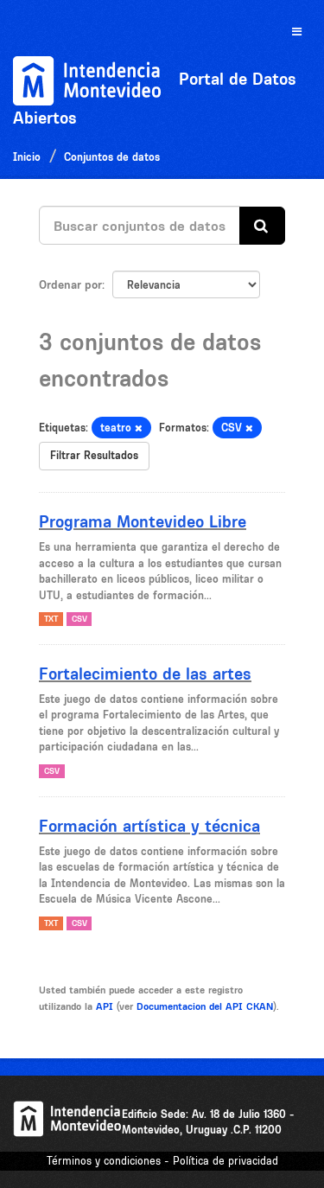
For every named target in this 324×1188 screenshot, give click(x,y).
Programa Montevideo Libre (142, 521)
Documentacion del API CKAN (205, 1006)
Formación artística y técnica (149, 825)
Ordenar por (70, 284)
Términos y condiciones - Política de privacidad (162, 1160)
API (104, 1006)
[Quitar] (139, 428)
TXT (51, 618)
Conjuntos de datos (112, 156)
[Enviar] (262, 226)
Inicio (27, 156)
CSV (79, 618)
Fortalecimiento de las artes (145, 673)
